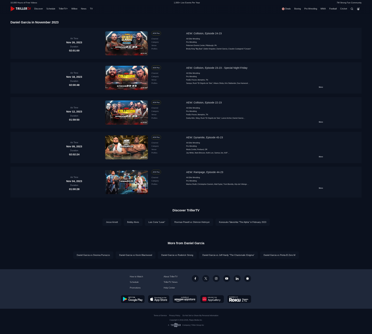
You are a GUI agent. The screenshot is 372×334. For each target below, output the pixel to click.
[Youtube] (226, 278)
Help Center (169, 287)
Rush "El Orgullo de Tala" (203, 83)
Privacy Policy (174, 316)
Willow (74, 8)
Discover (38, 8)
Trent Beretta (228, 184)
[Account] (358, 9)
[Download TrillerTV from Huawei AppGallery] (212, 299)
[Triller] (247, 278)
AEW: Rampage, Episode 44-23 (204, 172)
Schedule (50, 8)
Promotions (135, 287)
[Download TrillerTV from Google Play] (133, 299)
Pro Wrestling (310, 8)
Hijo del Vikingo (240, 184)
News (83, 8)
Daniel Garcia (222, 49)
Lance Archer (226, 118)
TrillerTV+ (63, 8)
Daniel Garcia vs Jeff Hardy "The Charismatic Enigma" (228, 255)
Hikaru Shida (218, 83)
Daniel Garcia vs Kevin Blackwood (135, 255)
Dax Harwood (242, 83)
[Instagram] (216, 278)
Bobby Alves (133, 222)
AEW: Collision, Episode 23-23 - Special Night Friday (216, 67)
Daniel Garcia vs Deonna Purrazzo (93, 255)
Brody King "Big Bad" (194, 49)
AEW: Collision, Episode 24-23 (204, 33)
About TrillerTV (171, 276)
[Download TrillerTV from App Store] (158, 299)
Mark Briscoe (200, 153)
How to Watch (136, 276)
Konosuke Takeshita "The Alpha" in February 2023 (242, 222)
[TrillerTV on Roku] (239, 299)
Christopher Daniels (205, 184)
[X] (205, 278)
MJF (226, 153)
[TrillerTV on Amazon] (185, 299)
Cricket (343, 8)
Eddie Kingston (210, 49)
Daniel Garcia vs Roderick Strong (177, 255)
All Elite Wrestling (193, 39)
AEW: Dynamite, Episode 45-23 (204, 137)
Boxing (297, 8)
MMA (323, 8)
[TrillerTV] (20, 8)
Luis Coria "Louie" (156, 222)
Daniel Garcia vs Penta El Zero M (279, 255)
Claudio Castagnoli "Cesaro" (239, 49)
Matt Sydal (218, 184)
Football (333, 8)
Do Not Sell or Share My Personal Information (200, 316)
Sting (198, 118)
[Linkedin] (237, 278)
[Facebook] (195, 278)
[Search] (352, 9)
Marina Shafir (191, 184)
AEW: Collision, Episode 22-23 (204, 102)
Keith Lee (209, 153)
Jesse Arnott (112, 222)
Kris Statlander (230, 83)
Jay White (190, 153)
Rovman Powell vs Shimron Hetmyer (192, 222)
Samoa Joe (218, 153)
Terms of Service (160, 316)
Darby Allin (190, 118)
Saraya (189, 83)
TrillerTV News (171, 282)
